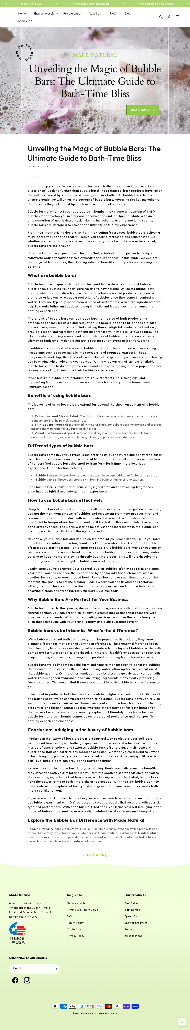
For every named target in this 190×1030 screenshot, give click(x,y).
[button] (45, 13)
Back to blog (97, 855)
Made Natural (88, 1013)
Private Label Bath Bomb (82, 909)
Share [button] (36, 177)
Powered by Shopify (107, 1013)
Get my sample (76, 903)
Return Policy (75, 922)
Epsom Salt (132, 916)
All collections (133, 935)
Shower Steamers (136, 922)
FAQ (69, 916)
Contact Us (74, 929)
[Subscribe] (56, 969)
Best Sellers (132, 903)
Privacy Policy (75, 935)
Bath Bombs (132, 909)
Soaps (128, 929)
